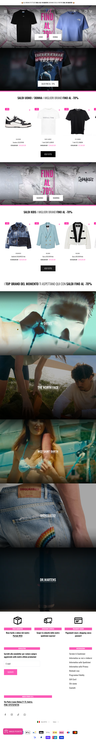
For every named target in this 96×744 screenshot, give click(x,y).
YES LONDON (77, 139)
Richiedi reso (74, 670)
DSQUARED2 (18, 253)
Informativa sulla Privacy (78, 666)
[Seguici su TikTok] (18, 714)
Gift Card (72, 679)
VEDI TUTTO (48, 154)
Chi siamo (73, 683)
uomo (41, 37)
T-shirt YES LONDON (77, 142)
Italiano (54, 722)
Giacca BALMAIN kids (48, 256)
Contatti (72, 687)
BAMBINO (40, 197)
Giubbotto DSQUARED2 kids (18, 256)
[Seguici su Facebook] (5, 714)
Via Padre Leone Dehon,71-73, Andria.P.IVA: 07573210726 (18, 703)
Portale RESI (17, 635)
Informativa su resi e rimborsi (80, 658)
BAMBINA (56, 197)
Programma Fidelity (76, 675)
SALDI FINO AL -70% (48, 83)
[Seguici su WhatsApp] (25, 714)
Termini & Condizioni (77, 653)
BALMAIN (48, 253)
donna (55, 37)
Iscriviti (11, 672)
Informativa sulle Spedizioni (80, 662)
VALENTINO (18, 139)
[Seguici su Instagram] (11, 714)
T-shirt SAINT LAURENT (48, 142)
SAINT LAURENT (47, 139)
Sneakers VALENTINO (18, 142)
